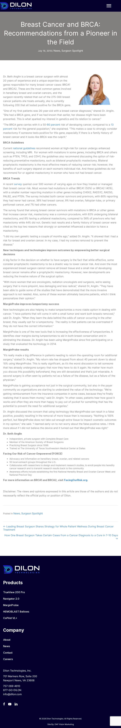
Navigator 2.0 (11, 598)
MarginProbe (11, 605)
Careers (8, 659)
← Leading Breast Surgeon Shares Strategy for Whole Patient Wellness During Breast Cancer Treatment (58, 528)
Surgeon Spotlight (72, 50)
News (57, 50)
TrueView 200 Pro (14, 592)
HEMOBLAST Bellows (16, 611)
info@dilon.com (12, 694)
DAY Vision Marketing (64, 724)
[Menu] (108, 5)
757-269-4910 (11, 686)
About (6, 639)
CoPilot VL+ (10, 618)
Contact (7, 652)
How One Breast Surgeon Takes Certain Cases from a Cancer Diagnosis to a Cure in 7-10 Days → (61, 537)
